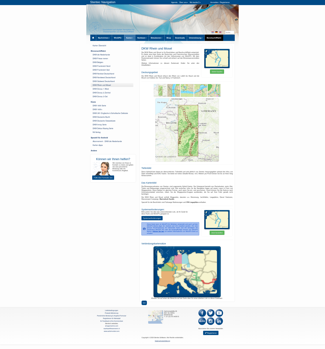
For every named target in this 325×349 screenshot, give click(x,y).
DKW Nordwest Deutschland (104, 77)
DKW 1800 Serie (99, 105)
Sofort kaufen (217, 72)
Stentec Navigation (102, 2)
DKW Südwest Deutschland (104, 81)
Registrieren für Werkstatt (111, 318)
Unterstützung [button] (195, 37)
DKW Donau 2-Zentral (101, 92)
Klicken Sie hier (158, 231)
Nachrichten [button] (103, 37)
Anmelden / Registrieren (220, 2)
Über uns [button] (183, 2)
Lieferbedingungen (111, 310)
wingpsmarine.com (111, 326)
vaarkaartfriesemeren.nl (111, 328)
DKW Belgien (98, 62)
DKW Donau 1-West (101, 89)
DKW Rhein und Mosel (102, 85)
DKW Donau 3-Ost (100, 96)
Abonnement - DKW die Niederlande (107, 141)
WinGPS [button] (117, 37)
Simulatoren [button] (156, 37)
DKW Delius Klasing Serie (103, 128)
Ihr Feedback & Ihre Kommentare (111, 321)
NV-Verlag (97, 132)
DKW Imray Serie (100, 124)
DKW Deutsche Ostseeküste (104, 120)
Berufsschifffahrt (214, 37)
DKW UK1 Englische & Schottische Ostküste (110, 113)
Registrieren (212, 333)
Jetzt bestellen (217, 233)
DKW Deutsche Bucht (101, 117)
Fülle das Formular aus (103, 178)
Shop (168, 37)
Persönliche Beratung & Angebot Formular (111, 316)
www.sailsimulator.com (111, 331)
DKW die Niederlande (101, 54)
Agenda (174, 2)
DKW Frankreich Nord (101, 66)
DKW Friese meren (100, 58)
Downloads (180, 37)
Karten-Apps (98, 145)
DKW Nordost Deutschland (103, 73)
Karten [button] (129, 37)
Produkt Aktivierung (111, 313)
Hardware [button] (141, 37)
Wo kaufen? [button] (194, 2)
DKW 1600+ (97, 109)
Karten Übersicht (99, 45)
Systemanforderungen (152, 218)
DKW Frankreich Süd (101, 70)
